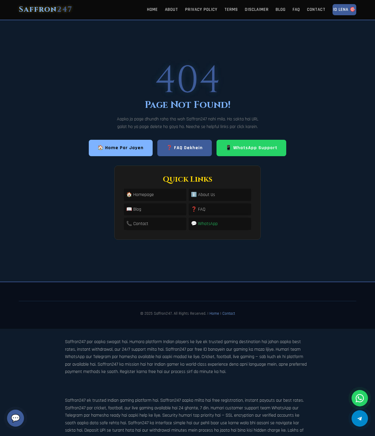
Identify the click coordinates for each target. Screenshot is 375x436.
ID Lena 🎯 (344, 9)
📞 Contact (137, 224)
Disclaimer (257, 9)
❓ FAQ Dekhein (184, 148)
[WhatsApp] (360, 398)
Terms (231, 9)
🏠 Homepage (140, 195)
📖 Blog (133, 209)
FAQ (296, 9)
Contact (316, 9)
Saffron (45, 9)
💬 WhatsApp (204, 224)
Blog (281, 9)
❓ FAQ (198, 209)
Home (152, 9)
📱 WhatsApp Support (251, 148)
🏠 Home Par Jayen (121, 148)
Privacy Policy (201, 9)
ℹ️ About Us (203, 195)
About (171, 9)
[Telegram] (360, 418)
